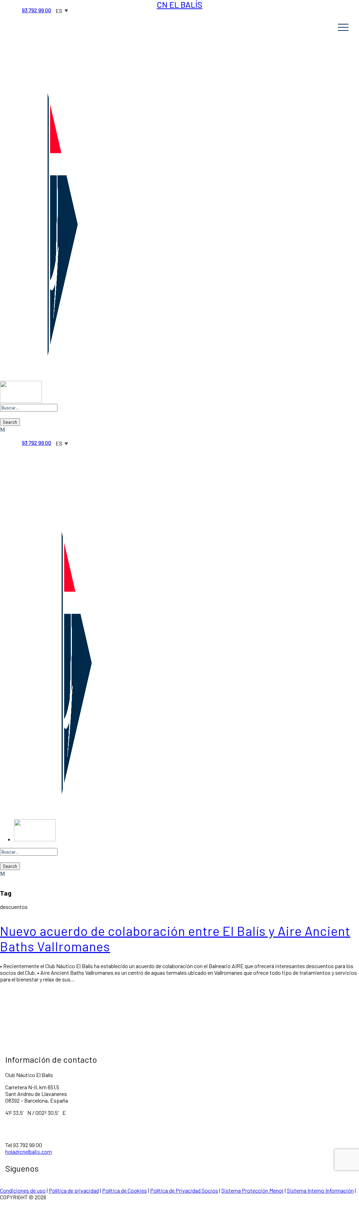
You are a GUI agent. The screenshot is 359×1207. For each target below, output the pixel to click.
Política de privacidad (74, 1190)
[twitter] (36, 3)
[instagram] (58, 3)
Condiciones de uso (23, 1190)
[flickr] (13, 3)
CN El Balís (179, 4)
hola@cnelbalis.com (28, 1151)
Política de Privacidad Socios (184, 1190)
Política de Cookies (124, 1190)
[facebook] (2, 3)
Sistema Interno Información (320, 1190)
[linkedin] (24, 3)
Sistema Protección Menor (252, 1190)
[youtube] (47, 3)
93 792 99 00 (36, 10)
